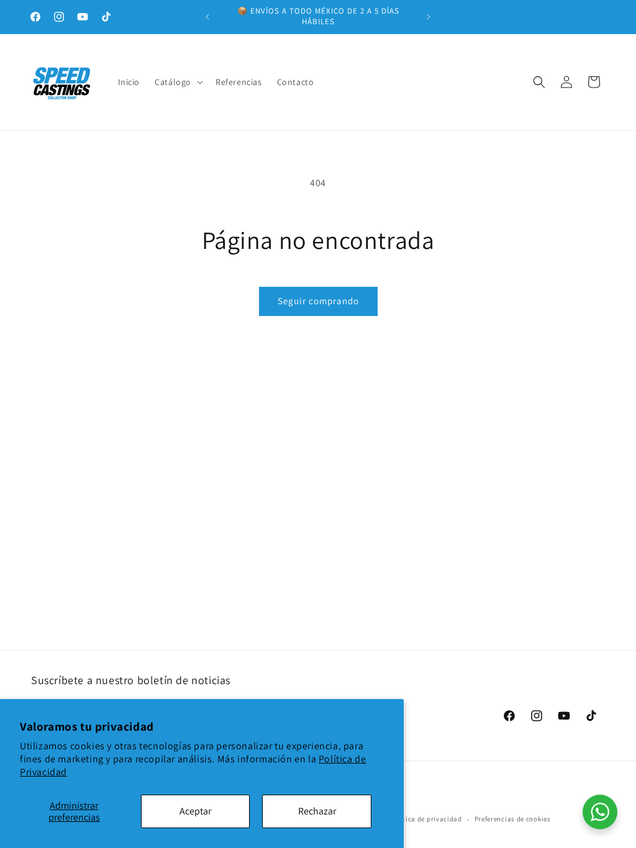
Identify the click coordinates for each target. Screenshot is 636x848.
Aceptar (195, 811)
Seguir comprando (318, 301)
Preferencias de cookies (513, 818)
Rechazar (317, 811)
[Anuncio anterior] (207, 17)
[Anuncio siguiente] (428, 17)
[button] (177, 82)
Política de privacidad (425, 818)
